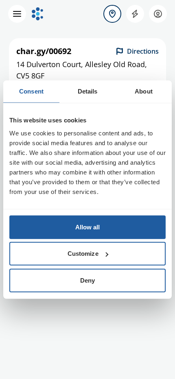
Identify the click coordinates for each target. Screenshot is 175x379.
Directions (143, 51)
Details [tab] (88, 91)
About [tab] (144, 91)
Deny (87, 280)
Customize (83, 253)
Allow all (87, 226)
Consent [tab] (31, 91)
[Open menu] (17, 14)
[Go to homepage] (37, 13)
